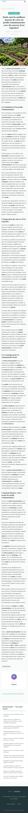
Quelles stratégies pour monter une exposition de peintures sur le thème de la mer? (14, 733)
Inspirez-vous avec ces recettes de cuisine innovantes (14, 751)
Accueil (3, 8)
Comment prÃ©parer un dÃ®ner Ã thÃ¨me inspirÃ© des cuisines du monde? (14, 766)
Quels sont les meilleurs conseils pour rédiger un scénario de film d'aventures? (13, 771)
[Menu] (24, 1)
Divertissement (10, 8)
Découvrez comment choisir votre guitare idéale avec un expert (14, 739)
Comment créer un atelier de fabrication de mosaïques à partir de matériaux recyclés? (14, 756)
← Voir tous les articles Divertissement (13, 694)
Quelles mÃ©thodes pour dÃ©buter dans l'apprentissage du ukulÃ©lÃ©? (14, 727)
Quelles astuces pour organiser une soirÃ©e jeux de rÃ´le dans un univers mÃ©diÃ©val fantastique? (13, 721)
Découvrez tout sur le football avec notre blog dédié (13, 715)
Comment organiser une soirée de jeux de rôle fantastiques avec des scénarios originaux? (14, 745)
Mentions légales (11, 804)
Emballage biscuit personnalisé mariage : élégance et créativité (13, 761)
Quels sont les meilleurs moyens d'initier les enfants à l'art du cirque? (13, 777)
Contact (19, 804)
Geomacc (17, 791)
